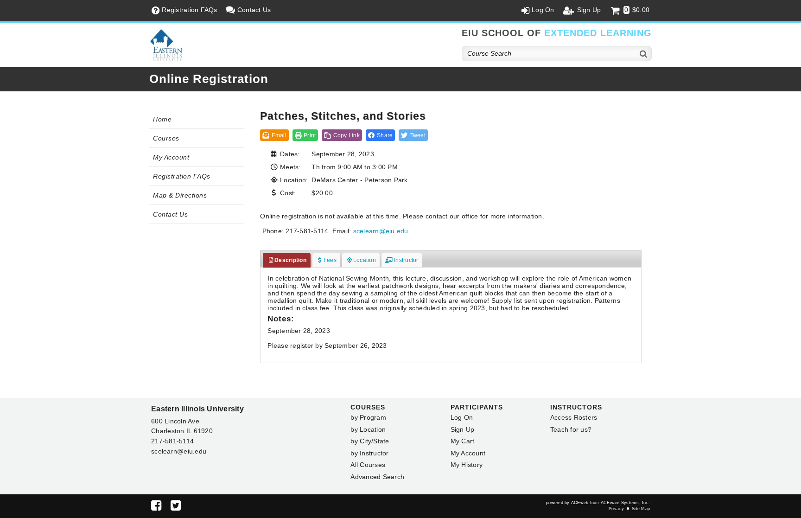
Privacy (616, 508)
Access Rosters (574, 417)
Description (290, 260)
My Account (171, 157)
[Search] (644, 54)
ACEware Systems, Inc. (625, 502)
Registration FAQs (181, 176)
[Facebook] (156, 507)
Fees (330, 260)
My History (467, 464)
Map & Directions (180, 195)
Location (364, 260)
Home (162, 119)
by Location (368, 429)
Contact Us (170, 214)
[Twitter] (176, 507)
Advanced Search (377, 476)
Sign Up (463, 429)
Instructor (406, 260)
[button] (380, 135)
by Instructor (369, 453)
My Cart (463, 441)
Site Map (641, 508)
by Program (368, 417)
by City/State (369, 441)
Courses (166, 138)
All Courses (367, 464)
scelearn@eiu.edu (380, 231)
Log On (462, 417)
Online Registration (208, 78)
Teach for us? (570, 429)
